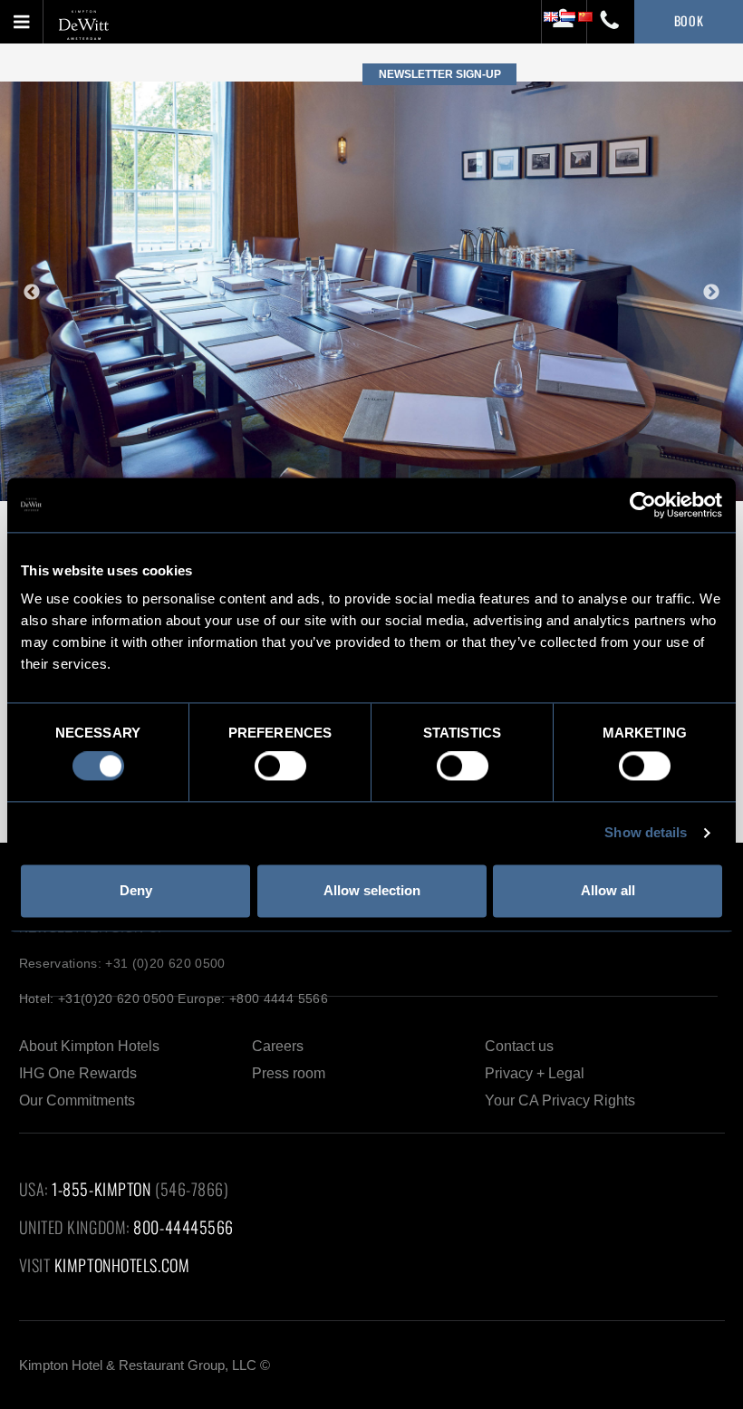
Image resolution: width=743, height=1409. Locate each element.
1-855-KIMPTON (101, 1189)
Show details (645, 833)
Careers (278, 1046)
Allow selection (371, 890)
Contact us (519, 1046)
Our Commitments (77, 1100)
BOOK (689, 20)
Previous (32, 293)
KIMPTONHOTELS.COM (121, 1265)
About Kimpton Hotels (89, 1046)
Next (711, 293)
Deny (136, 890)
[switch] (280, 766)
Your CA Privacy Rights (560, 1100)
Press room (288, 1073)
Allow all (608, 890)
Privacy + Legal (534, 1073)
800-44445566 (183, 1227)
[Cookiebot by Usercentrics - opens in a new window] (643, 504)
